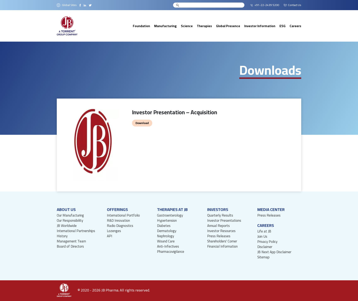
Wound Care (166, 241)
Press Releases (218, 236)
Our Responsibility (70, 220)
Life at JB (264, 231)
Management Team (71, 241)
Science (187, 26)
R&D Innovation (118, 220)
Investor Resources (221, 231)
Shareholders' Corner (222, 241)
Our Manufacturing (70, 215)
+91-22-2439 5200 (266, 5)
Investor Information (259, 26)
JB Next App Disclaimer (274, 252)
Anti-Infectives (168, 246)
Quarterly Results (220, 215)
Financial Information (222, 246)
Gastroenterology (170, 215)
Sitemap (263, 257)
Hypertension (167, 220)
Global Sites (69, 5)
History (62, 236)
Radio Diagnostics (120, 225)
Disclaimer (264, 246)
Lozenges (114, 231)
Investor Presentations (224, 220)
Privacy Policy (267, 241)
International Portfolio (123, 215)
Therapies (204, 26)
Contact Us (294, 5)
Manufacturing (165, 26)
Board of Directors (70, 246)
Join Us (262, 236)
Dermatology (166, 231)
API (109, 236)
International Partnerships (76, 231)
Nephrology (165, 236)
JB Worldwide (67, 225)
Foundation (141, 26)
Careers (295, 26)
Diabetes (164, 225)
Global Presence (228, 26)
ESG (282, 26)
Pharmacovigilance (170, 251)
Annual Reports (218, 225)
